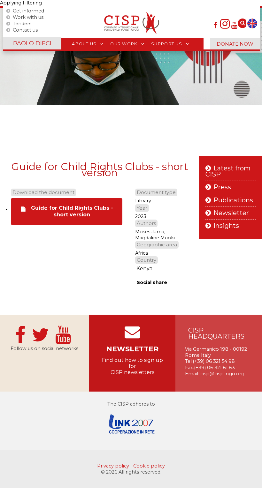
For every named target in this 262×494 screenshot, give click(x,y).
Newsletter (231, 213)
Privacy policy (113, 466)
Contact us (25, 30)
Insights (226, 226)
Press (222, 187)
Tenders (22, 23)
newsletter (132, 349)
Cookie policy (149, 466)
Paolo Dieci (32, 43)
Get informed (28, 11)
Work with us (28, 17)
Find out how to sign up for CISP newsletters (132, 366)
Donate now (235, 44)
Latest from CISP (227, 171)
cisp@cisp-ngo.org (222, 374)
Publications (233, 200)
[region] (131, 56)
